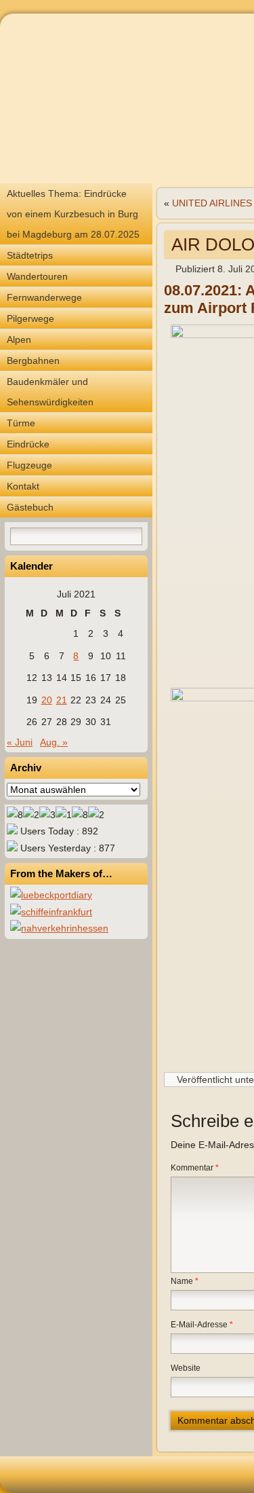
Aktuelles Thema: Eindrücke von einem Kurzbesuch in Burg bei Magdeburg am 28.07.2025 (73, 214)
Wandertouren (37, 276)
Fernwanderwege (44, 297)
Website (185, 1368)
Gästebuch (30, 507)
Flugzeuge (29, 465)
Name (184, 1281)
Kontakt (23, 486)
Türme (21, 423)
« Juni (20, 742)
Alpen (19, 339)
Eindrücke (28, 444)
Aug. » (54, 742)
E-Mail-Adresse (202, 1324)
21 (61, 700)
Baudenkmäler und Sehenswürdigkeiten (50, 391)
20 (46, 700)
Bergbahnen (33, 360)
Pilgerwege (30, 318)
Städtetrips (30, 255)
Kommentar (195, 1168)
